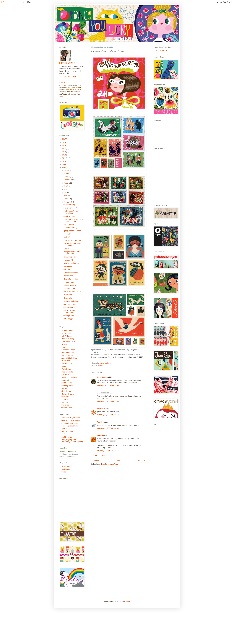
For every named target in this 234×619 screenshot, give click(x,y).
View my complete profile (68, 76)
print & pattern (66, 383)
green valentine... (70, 307)
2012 (64, 155)
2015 (64, 145)
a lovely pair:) (68, 248)
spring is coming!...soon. (72, 231)
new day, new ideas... (71, 273)
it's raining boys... (70, 282)
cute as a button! (70, 304)
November (68, 174)
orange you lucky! (69, 63)
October (67, 177)
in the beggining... (70, 319)
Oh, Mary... (67, 269)
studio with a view (67, 394)
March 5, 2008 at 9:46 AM (106, 451)
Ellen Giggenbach (68, 341)
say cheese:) (68, 266)
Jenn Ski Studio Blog (69, 358)
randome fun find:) (70, 228)
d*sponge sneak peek (69, 423)
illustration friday (67, 431)
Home (119, 460)
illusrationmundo (67, 353)
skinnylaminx (66, 391)
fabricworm (65, 469)
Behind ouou (102, 377)
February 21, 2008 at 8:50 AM (108, 428)
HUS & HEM (66, 466)
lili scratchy (65, 361)
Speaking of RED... (70, 289)
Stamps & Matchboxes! (72, 301)
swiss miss (65, 397)
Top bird (100, 422)
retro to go (65, 388)
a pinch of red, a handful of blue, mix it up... (73, 220)
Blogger (127, 601)
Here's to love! (69, 298)
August (66, 183)
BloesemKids (66, 333)
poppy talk (65, 380)
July (65, 186)
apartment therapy (68, 330)
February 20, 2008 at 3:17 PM (108, 386)
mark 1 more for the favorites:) (71, 212)
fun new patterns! (70, 285)
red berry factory (67, 386)
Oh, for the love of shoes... (73, 292)
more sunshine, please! (72, 240)
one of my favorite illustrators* (70, 311)
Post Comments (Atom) (109, 464)
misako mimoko (67, 372)
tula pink (64, 402)
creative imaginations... (72, 263)
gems (63, 347)
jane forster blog (67, 355)
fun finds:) (101, 365)
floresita (100, 435)
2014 (64, 149)
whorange (65, 405)
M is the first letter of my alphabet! (72, 244)
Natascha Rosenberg (69, 377)
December (68, 170)
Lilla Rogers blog (67, 363)
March (66, 199)
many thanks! (68, 276)
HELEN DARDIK (162, 51)
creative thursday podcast (70, 420)
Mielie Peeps (66, 369)
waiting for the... (69, 316)
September (68, 180)
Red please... (68, 295)
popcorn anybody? (70, 208)
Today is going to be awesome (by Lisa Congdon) (72, 441)
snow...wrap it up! (70, 257)
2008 (64, 168)
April (66, 196)
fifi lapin (64, 344)
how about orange (68, 350)
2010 (64, 161)
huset (63, 472)
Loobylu (64, 366)
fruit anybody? (69, 224)
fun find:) (67, 237)
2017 (64, 139)
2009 (64, 164)
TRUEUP (64, 399)
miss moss (65, 375)
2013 (64, 152)
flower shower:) (69, 205)
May (65, 192)
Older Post (141, 460)
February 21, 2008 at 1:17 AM (108, 401)
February (67, 202)
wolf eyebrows (66, 408)
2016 (64, 142)
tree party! (67, 234)
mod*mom (101, 409)
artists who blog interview (70, 418)
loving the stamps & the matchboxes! (72, 253)
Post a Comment (101, 456)
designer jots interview (69, 426)
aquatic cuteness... (70, 216)
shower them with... (71, 279)
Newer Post (96, 460)
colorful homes (66, 336)
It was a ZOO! (68, 260)
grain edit (64, 429)
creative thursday (67, 339)
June (66, 189)
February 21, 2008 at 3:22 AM (108, 415)
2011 (64, 158)
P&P (63, 434)
